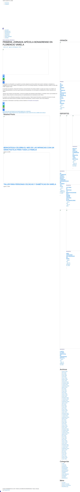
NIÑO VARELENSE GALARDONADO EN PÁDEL (70, 256)
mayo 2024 (64, 406)
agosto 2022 (64, 434)
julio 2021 (64, 451)
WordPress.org (65, 486)
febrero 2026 (65, 379)
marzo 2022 (64, 440)
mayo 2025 (64, 391)
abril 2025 (64, 392)
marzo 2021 (64, 456)
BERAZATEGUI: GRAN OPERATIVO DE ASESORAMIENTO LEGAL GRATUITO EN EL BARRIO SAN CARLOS (24, 112)
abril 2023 (64, 423)
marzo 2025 (64, 393)
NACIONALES (7, 32)
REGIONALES (7, 31)
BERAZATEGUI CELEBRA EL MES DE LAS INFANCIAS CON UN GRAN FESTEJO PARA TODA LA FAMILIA (29, 149)
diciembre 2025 (65, 382)
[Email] (30, 81)
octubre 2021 (65, 447)
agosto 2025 (64, 387)
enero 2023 (64, 427)
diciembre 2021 (65, 444)
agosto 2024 (64, 402)
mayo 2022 (64, 438)
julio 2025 (64, 388)
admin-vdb (5, 47)
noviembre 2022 (65, 430)
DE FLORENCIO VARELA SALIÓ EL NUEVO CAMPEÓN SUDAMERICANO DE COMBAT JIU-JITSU (64, 180)
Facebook (7, 2)
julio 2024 (64, 404)
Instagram (7, 4)
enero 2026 (64, 380)
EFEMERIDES (64, 468)
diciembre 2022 (65, 428)
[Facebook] (30, 75)
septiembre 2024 (65, 401)
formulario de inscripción (33, 100)
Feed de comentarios (66, 485)
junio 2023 (64, 421)
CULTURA (64, 464)
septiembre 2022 (65, 432)
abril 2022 (64, 439)
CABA (63, 463)
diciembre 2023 (65, 413)
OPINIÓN (6, 37)
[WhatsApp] (30, 79)
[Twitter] (30, 77)
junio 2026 (64, 374)
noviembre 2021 (65, 445)
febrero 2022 (65, 442)
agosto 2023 (64, 418)
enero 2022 (64, 443)
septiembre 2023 (65, 417)
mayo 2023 (64, 422)
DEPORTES (7, 35)
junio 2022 (64, 436)
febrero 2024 (65, 410)
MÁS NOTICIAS (65, 470)
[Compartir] (30, 82)
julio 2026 (64, 372)
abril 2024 (64, 408)
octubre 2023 (65, 415)
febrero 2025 (65, 395)
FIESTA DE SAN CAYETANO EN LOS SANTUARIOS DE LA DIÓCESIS (17, 111)
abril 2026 (64, 376)
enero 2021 (64, 458)
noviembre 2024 (65, 398)
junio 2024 (64, 405)
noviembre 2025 (65, 383)
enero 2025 (64, 396)
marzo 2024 (64, 409)
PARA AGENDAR (8, 36)
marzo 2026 (64, 378)
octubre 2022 (65, 431)
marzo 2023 (64, 425)
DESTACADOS (65, 467)
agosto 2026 (64, 371)
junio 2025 (64, 389)
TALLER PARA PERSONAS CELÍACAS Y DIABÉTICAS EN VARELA (30, 184)
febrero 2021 (64, 457)
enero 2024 (64, 412)
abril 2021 (64, 455)
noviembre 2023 (65, 414)
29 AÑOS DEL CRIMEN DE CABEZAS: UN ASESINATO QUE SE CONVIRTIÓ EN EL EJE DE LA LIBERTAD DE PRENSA (63, 93)
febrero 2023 (65, 426)
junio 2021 (64, 452)
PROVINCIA (7, 33)
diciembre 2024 (65, 397)
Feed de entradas (65, 484)
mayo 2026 (64, 375)
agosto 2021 (64, 449)
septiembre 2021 (65, 448)
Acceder (63, 482)
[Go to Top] (0, 491)
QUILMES (7, 30)
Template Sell (7, 490)
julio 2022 (64, 435)
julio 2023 (64, 419)
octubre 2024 (65, 400)
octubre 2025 (65, 384)
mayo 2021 (64, 453)
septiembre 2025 (65, 385)
